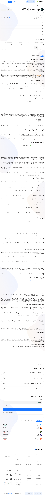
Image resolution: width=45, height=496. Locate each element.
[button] (11, 10)
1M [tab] (4, 18)
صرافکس (39, 75)
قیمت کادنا (27, 113)
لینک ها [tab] (33, 55)
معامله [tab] (37, 55)
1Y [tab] (1, 18)
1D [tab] (9, 18)
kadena (31, 321)
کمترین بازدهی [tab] (24, 420)
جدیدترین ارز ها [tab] (39, 420)
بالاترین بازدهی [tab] (31, 420)
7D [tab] (7, 18)
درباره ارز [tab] (42, 55)
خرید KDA (22, 409)
